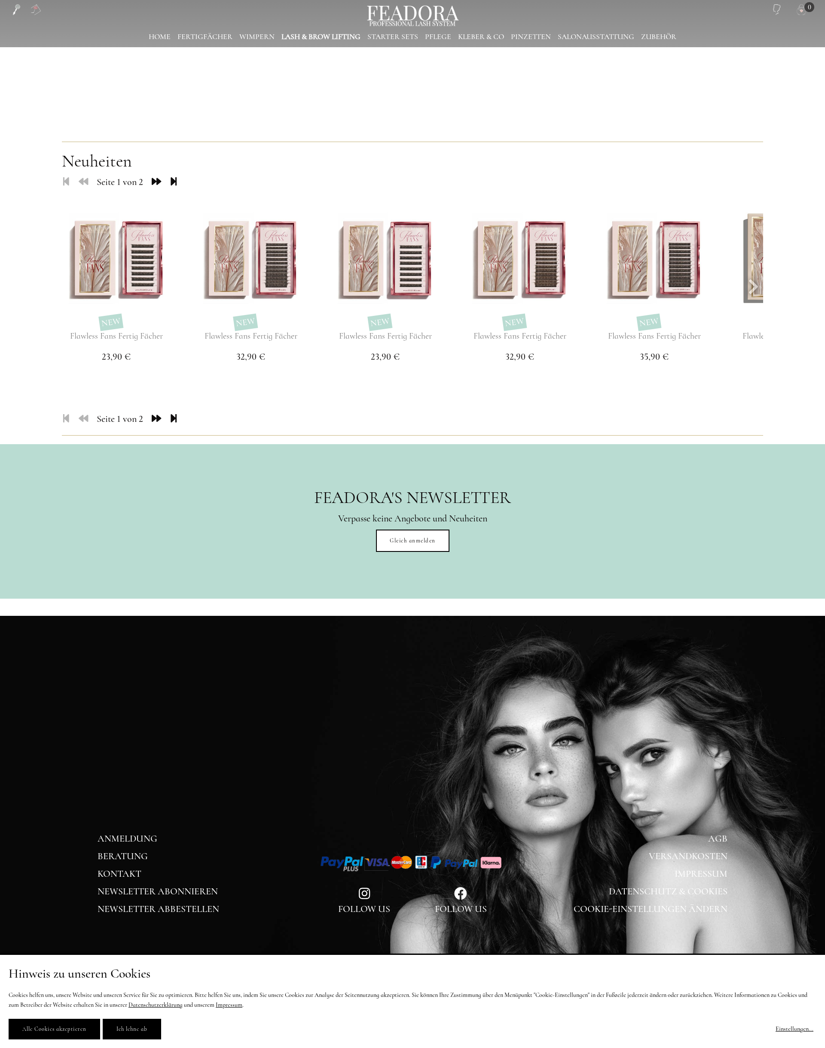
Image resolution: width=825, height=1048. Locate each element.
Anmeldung (127, 838)
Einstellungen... (794, 1029)
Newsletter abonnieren (158, 891)
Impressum (701, 873)
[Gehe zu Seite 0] (83, 182)
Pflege (438, 36)
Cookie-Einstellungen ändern (650, 909)
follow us (364, 909)
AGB (717, 838)
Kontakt (119, 873)
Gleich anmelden (413, 540)
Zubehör (658, 36)
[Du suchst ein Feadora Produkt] (16, 9)
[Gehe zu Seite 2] (156, 182)
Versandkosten (688, 856)
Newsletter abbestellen (158, 909)
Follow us (461, 909)
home (160, 36)
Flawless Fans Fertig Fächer (116, 336)
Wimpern (257, 36)
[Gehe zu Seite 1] (66, 182)
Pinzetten (531, 36)
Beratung (123, 856)
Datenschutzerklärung (155, 1005)
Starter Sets (392, 36)
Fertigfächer (204, 36)
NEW (111, 322)
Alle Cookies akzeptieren (54, 1029)
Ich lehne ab (131, 1029)
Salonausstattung (596, 36)
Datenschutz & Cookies (668, 891)
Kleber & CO (481, 36)
